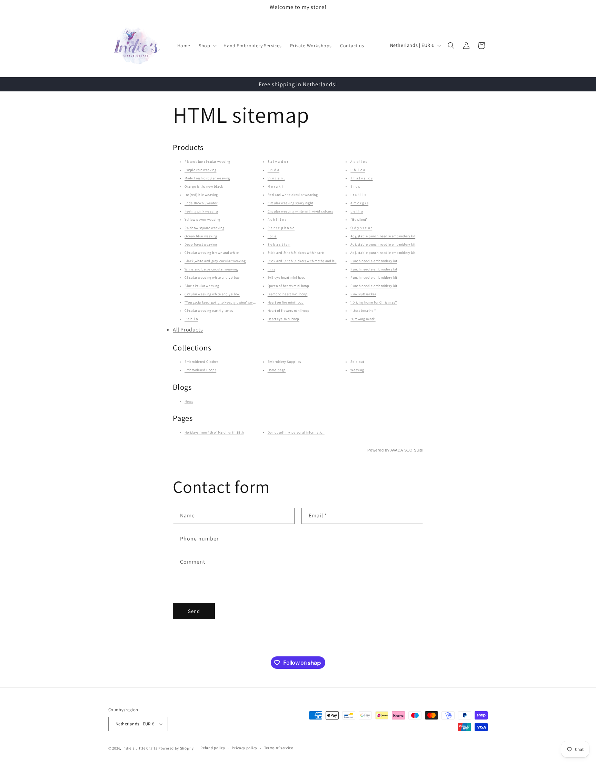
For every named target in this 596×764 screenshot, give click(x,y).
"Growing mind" (362, 319)
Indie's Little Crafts (140, 748)
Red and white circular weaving (293, 194)
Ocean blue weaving (201, 236)
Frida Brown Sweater (201, 203)
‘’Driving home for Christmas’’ (373, 302)
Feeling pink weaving (201, 211)
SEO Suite (413, 450)
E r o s (355, 186)
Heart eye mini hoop (283, 319)
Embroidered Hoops (200, 370)
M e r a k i (275, 186)
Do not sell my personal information (296, 432)
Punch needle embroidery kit (373, 261)
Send (194, 611)
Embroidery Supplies (284, 362)
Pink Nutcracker (363, 294)
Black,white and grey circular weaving (215, 261)
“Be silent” (359, 219)
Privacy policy (244, 747)
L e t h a (356, 211)
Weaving (357, 370)
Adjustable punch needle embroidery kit (382, 236)
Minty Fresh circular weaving (207, 178)
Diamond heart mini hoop (288, 294)
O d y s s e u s (361, 228)
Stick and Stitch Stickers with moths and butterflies (308, 261)
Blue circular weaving (202, 286)
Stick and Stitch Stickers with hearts (296, 252)
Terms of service (278, 747)
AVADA (396, 450)
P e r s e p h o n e (281, 228)
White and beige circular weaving (211, 269)
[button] (207, 45)
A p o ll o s (358, 161)
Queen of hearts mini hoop (288, 286)
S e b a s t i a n (279, 244)
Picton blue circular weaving (207, 161)
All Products (188, 329)
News (189, 401)
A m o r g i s (359, 203)
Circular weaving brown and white (212, 252)
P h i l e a (357, 170)
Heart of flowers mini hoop (289, 310)
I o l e (272, 236)
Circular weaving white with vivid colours (300, 211)
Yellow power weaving (202, 219)
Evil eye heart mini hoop (287, 277)
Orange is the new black (204, 186)
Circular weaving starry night (290, 203)
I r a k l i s (358, 194)
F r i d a (273, 170)
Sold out (357, 362)
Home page (277, 370)
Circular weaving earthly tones (209, 310)
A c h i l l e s (277, 219)
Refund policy (212, 747)
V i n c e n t (276, 178)
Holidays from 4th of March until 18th (214, 432)
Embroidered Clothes (201, 362)
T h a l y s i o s (361, 178)
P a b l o (191, 319)
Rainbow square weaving (204, 228)
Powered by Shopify (176, 748)
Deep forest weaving (201, 244)
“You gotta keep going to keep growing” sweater (223, 302)
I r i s (271, 269)
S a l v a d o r (278, 161)
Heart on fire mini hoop (286, 302)
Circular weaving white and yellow (212, 277)
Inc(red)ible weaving (201, 194)
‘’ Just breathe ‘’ (363, 310)
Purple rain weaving (200, 170)
